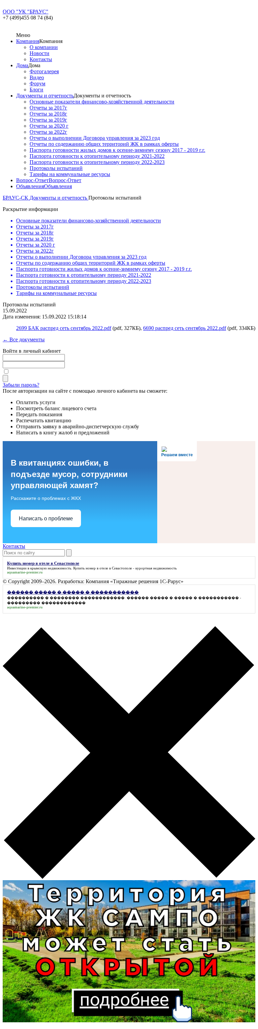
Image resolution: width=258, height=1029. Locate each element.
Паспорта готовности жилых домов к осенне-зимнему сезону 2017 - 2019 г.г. (117, 150)
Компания (27, 41)
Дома (22, 65)
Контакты (41, 59)
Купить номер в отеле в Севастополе (102, 568)
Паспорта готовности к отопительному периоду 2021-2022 (97, 156)
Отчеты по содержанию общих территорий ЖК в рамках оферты (104, 144)
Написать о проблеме (46, 518)
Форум (37, 83)
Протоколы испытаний (56, 168)
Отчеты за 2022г (48, 132)
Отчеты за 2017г (48, 108)
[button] (129, 753)
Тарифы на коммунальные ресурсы (70, 174)
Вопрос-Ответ (32, 180)
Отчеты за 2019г (48, 120)
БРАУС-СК (16, 198)
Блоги (36, 89)
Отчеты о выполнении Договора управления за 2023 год (95, 138)
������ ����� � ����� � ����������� (183, 598)
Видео (37, 77)
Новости (39, 53)
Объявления (30, 186)
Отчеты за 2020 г (49, 126)
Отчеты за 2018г (48, 114)
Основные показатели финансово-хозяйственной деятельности (102, 101)
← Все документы (24, 339)
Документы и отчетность (45, 95)
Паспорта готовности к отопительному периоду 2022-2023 (97, 162)
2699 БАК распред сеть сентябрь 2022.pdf (63, 328)
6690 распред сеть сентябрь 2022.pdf (184, 328)
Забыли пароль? (21, 385)
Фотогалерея (44, 71)
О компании (44, 47)
